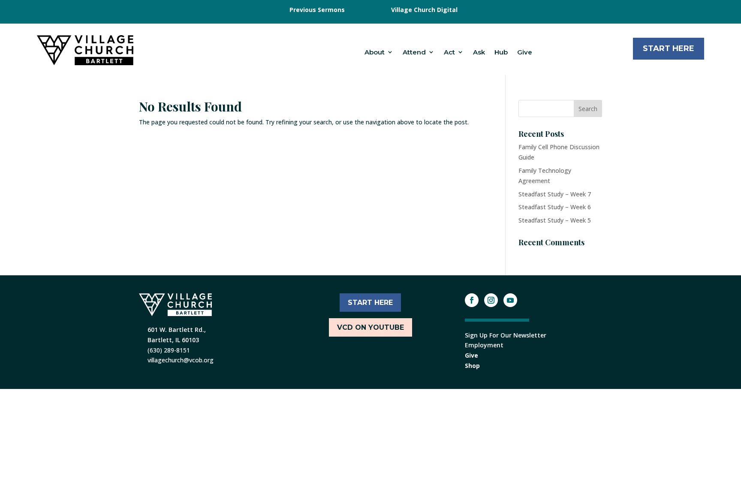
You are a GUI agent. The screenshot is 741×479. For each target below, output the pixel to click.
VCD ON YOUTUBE (370, 327)
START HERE (370, 302)
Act (449, 52)
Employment (484, 345)
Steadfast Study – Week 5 (554, 220)
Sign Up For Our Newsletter (505, 335)
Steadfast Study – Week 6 (554, 207)
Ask (479, 52)
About (374, 52)
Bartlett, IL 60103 (173, 340)
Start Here (668, 48)
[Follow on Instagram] (491, 300)
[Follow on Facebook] (472, 300)
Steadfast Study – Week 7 (554, 194)
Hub (501, 52)
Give (524, 52)
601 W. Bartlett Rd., (177, 329)
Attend (414, 52)
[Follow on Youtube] (510, 300)
